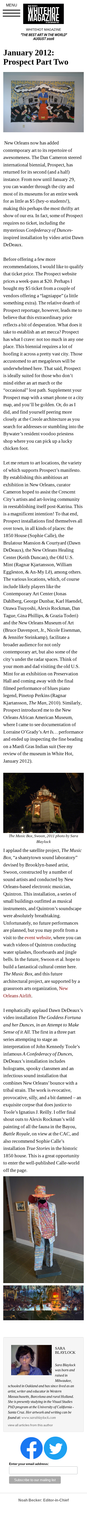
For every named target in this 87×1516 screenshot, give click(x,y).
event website (38, 937)
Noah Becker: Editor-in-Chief (43, 1500)
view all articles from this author (30, 1425)
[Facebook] (31, 1448)
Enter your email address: (29, 1464)
